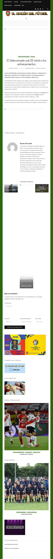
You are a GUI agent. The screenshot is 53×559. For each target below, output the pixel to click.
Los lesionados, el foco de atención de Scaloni (10, 190)
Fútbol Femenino (8, 5)
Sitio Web (38, 318)
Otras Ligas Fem (32, 512)
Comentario (7, 303)
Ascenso (16, 1)
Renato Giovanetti (13, 68)
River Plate (36, 452)
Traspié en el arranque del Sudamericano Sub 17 (26, 285)
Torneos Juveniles (42, 186)
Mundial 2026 (17, 5)
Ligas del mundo (37, 1)
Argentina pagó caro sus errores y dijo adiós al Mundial (41, 189)
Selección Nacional (24, 56)
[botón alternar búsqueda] (47, 9)
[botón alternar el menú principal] (26, 19)
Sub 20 (32, 56)
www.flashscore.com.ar (11, 544)
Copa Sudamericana (18, 452)
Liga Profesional (8, 1)
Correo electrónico (25, 318)
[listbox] (26, 429)
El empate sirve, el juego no (26, 454)
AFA (23, 5)
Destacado (29, 452)
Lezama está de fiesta (26, 514)
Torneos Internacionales (25, 1)
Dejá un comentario (41, 68)
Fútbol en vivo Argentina (11, 548)
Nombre (7, 318)
